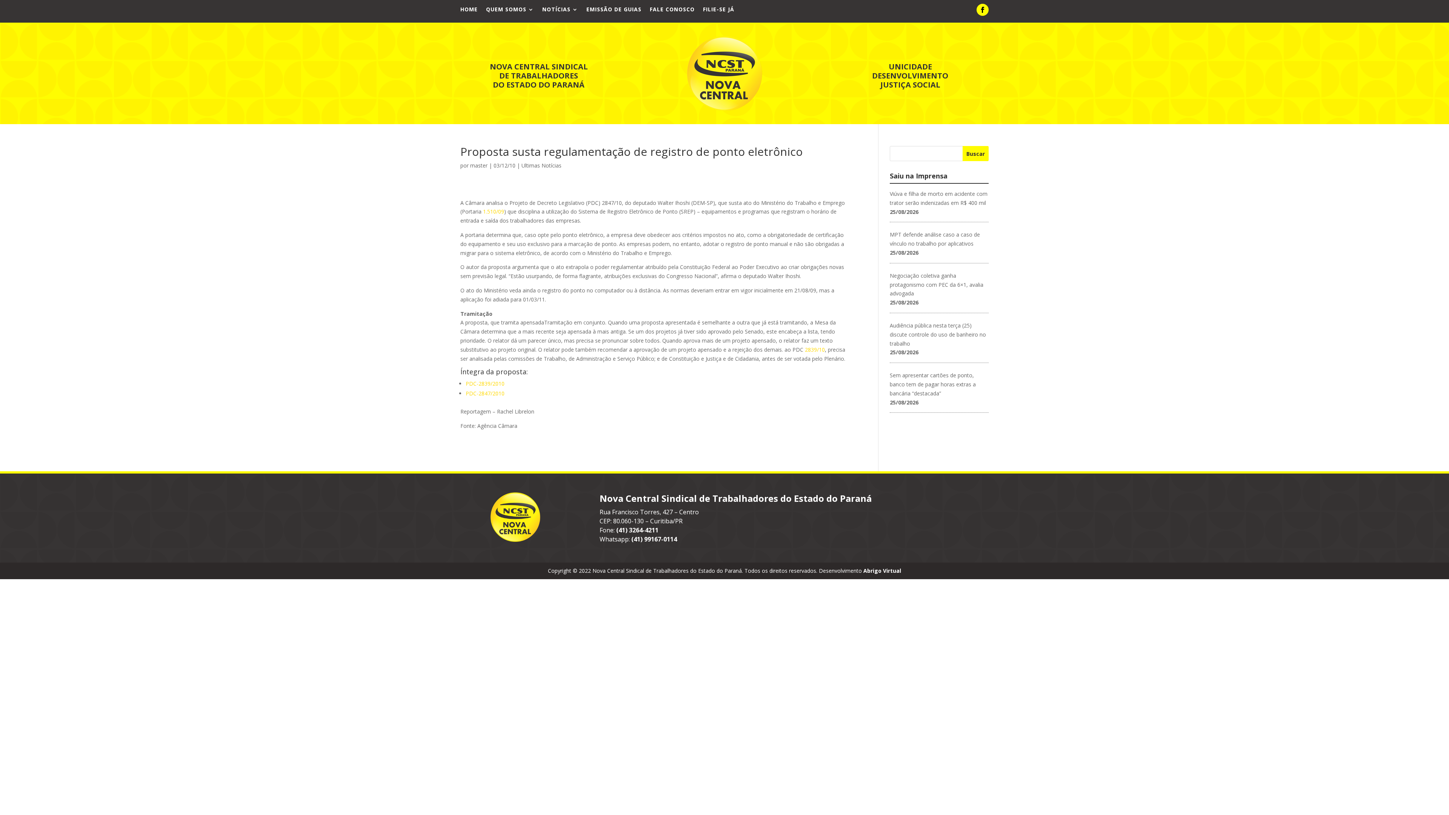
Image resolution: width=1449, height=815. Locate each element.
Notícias (556, 10)
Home (469, 10)
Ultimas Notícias (541, 165)
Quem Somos (506, 10)
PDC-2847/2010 (485, 393)
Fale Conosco (672, 10)
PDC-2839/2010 (485, 383)
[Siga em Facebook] (983, 10)
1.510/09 (493, 211)
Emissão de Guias (613, 10)
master (479, 165)
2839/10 (815, 349)
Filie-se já (718, 10)
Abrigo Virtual (882, 570)
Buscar (975, 153)
